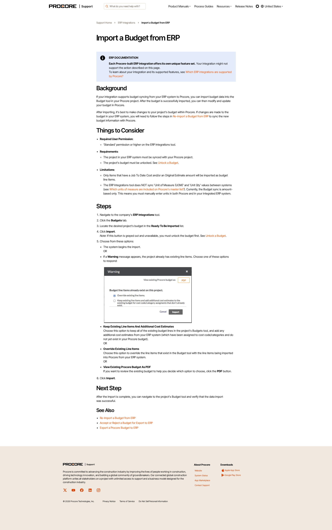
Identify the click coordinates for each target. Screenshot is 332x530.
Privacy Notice (109, 501)
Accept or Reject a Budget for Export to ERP (126, 423)
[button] (179, 6)
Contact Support (202, 485)
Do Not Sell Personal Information (153, 501)
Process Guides (203, 6)
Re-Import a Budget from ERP (117, 418)
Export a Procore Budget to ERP (119, 427)
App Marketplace (202, 480)
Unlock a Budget (168, 162)
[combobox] (125, 6)
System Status (201, 475)
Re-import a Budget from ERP (190, 116)
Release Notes (244, 6)
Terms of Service (127, 501)
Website (198, 470)
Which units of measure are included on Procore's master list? (146, 189)
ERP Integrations (126, 22)
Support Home (104, 22)
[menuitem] (179, 6)
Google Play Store (233, 475)
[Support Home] (75, 6)
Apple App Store (232, 470)
